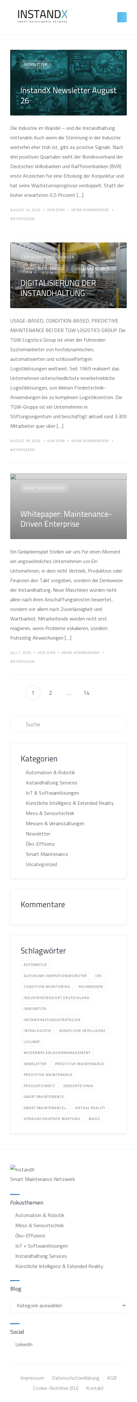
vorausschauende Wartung (52, 1119)
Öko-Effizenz (40, 844)
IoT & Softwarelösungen (49, 257)
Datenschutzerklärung (75, 1378)
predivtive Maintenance (48, 1075)
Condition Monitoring (47, 986)
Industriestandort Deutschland (57, 998)
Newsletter (35, 64)
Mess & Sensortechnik (50, 813)
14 (86, 692)
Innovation (35, 1008)
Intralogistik (37, 1030)
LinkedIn (23, 1344)
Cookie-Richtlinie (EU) (55, 1388)
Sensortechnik (78, 1086)
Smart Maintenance (44, 268)
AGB (112, 1378)
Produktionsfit (39, 1086)
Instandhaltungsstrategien (52, 1020)
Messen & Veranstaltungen (55, 823)
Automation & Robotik (50, 772)
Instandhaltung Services (51, 782)
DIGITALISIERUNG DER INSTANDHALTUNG (58, 287)
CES (98, 976)
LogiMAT (32, 1042)
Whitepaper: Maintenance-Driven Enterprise (66, 518)
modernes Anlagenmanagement (57, 1053)
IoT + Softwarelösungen (41, 1245)
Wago (94, 1119)
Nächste (104, 693)
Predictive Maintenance (79, 1064)
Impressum (32, 1378)
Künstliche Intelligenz (82, 1030)
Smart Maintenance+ (45, 1108)
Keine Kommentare (90, 210)
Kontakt (95, 1388)
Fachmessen (91, 986)
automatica (35, 964)
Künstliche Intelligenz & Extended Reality (70, 803)
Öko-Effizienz (30, 1235)
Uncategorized (90, 268)
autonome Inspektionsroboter (55, 976)
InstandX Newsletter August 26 (68, 95)
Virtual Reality (90, 1108)
